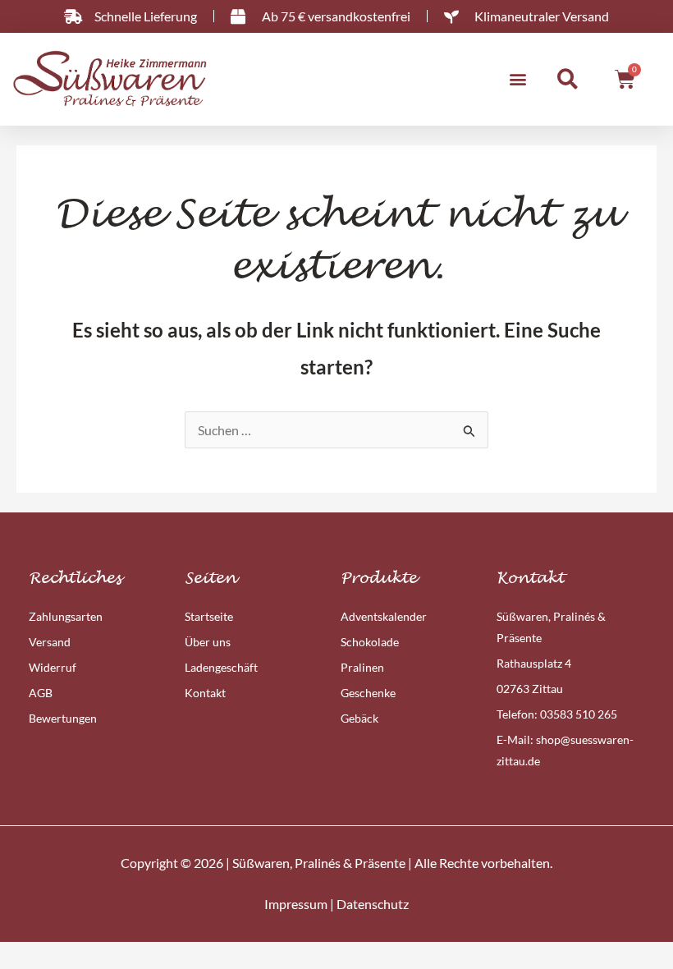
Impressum (295, 904)
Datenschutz (372, 904)
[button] (517, 79)
